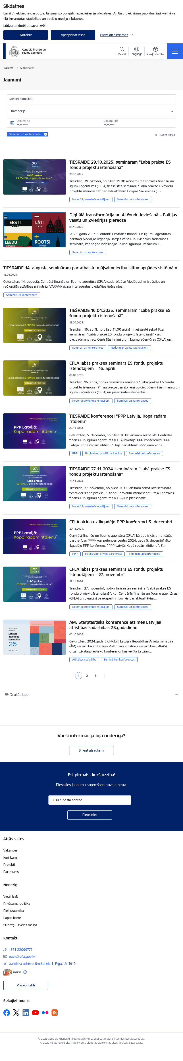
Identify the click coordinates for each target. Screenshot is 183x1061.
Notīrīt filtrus (167, 135)
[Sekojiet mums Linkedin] (26, 1012)
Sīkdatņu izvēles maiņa (20, 925)
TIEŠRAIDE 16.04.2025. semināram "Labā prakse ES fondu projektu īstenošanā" (120, 313)
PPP (75, 453)
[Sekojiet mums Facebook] (6, 1012)
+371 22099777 (21, 949)
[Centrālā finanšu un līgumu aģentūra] (30, 51)
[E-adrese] (12, 972)
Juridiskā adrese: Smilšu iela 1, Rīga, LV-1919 (42, 963)
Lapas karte (12, 918)
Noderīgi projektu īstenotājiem (91, 199)
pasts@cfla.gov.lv (22, 956)
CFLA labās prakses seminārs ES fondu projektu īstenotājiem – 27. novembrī (116, 572)
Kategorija (18, 111)
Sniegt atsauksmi (91, 750)
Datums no (23, 120)
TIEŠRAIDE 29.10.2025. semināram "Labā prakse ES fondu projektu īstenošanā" (120, 164)
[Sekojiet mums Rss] (54, 1012)
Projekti (9, 864)
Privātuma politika (16, 903)
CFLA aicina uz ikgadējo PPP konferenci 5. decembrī (120, 521)
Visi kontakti (26, 985)
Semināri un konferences (132, 199)
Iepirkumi (10, 857)
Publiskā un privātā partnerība (103, 453)
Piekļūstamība (13, 911)
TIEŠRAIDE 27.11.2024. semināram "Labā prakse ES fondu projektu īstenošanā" (119, 471)
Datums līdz (111, 120)
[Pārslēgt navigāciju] (175, 51)
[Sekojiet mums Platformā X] (16, 1012)
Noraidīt (26, 35)
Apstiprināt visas (73, 35)
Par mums (11, 872)
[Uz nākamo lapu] (104, 675)
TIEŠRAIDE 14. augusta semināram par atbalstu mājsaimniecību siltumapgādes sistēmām (90, 267)
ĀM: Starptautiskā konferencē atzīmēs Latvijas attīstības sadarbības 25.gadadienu (115, 625)
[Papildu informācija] (25, 972)
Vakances (10, 850)
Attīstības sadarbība (84, 659)
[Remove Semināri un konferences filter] (45, 134)
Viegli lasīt (10, 896)
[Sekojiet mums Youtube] (35, 1012)
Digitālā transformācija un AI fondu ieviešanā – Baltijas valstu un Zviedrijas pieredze (123, 217)
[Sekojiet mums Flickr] (45, 1012)
